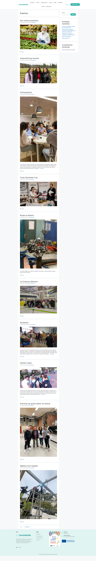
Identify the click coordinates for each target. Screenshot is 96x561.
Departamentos (44, 2)
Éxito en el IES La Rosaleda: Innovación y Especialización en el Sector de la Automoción (69, 30)
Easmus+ (43, 6)
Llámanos (65, 531)
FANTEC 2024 (26, 363)
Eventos (22, 51)
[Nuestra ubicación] (62, 536)
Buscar (63, 12)
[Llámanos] (62, 532)
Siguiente (27, 526)
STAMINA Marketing (49, 554)
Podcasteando (26, 92)
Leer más (42, 168)
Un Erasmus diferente (29, 282)
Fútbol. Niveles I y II (66, 38)
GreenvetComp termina (29, 58)
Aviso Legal (55, 554)
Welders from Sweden (29, 466)
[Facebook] (17, 547)
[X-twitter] (18, 547)
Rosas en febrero (27, 215)
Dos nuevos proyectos (29, 20)
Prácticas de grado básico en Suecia (35, 404)
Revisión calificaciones (66, 36)
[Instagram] (20, 547)
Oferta (37, 2)
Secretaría (32, 2)
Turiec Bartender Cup (29, 177)
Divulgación (60, 2)
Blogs (55, 2)
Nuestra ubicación (67, 535)
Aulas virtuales (48, 6)
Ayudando (24, 323)
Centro (50, 2)
